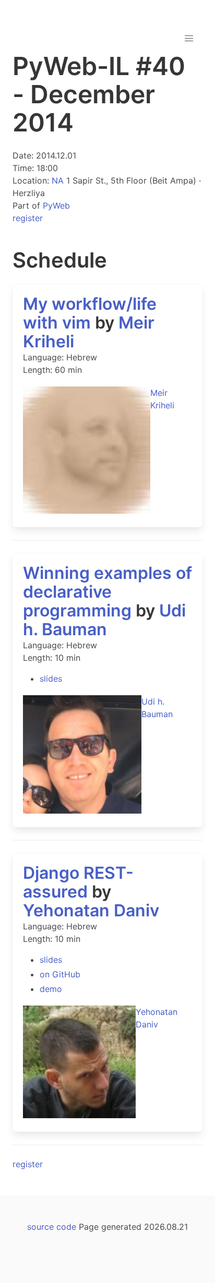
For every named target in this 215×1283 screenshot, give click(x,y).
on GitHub (60, 974)
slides (51, 678)
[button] (188, 38)
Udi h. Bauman (104, 619)
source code (51, 1226)
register (28, 218)
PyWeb (56, 205)
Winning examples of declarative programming (107, 592)
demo (51, 989)
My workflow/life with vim (90, 313)
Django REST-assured (78, 882)
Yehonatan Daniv (91, 910)
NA (58, 180)
